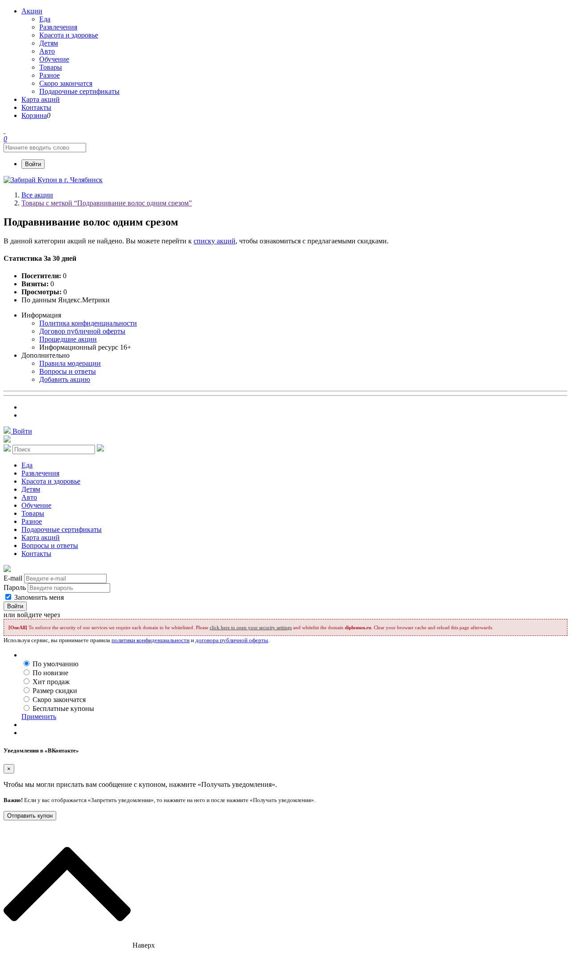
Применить (38, 716)
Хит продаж (51, 681)
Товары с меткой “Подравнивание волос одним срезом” (106, 203)
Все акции (37, 195)
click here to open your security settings (251, 627)
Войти (33, 164)
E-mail (13, 578)
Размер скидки (55, 690)
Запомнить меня (38, 597)
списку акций (215, 241)
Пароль (15, 587)
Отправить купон (30, 815)
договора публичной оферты (231, 640)
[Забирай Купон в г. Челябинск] (53, 180)
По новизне (50, 673)
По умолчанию (56, 664)
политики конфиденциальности (151, 640)
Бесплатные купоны (63, 708)
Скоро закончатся (59, 699)
